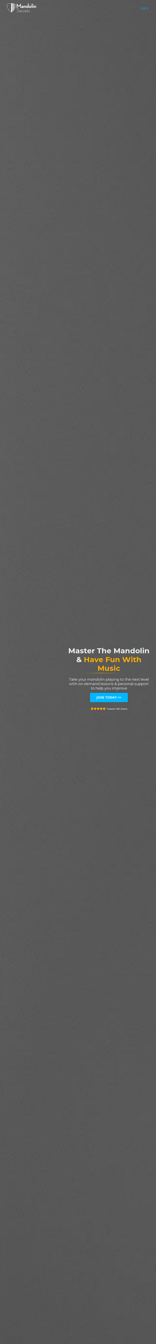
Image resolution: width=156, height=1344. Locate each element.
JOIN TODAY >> (108, 697)
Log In (144, 8)
